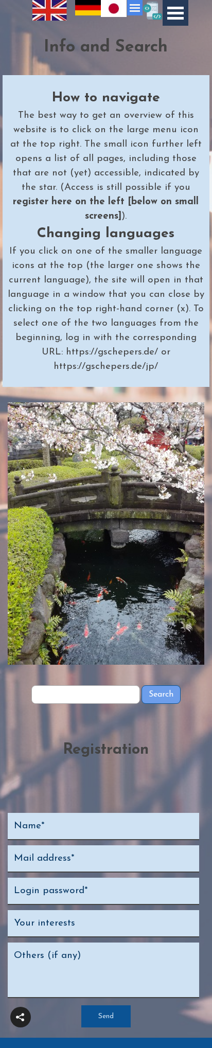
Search (161, 694)
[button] (20, 1017)
